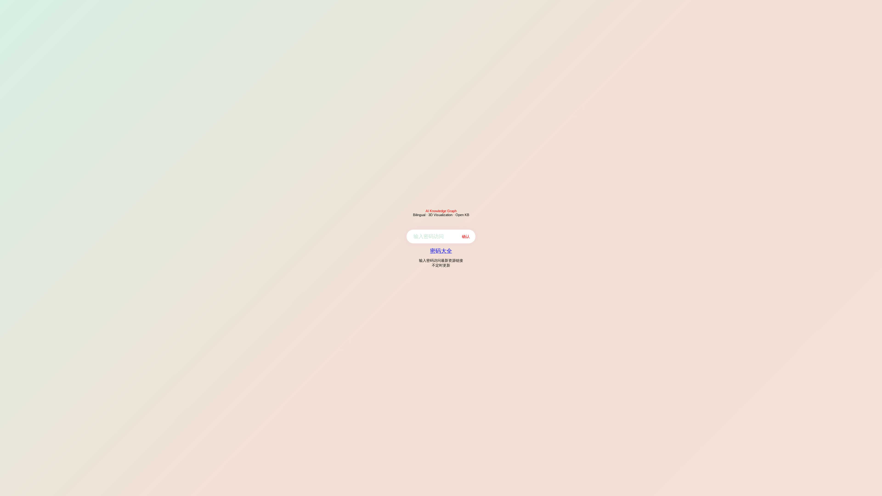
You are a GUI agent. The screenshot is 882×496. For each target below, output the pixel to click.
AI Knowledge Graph (441, 211)
